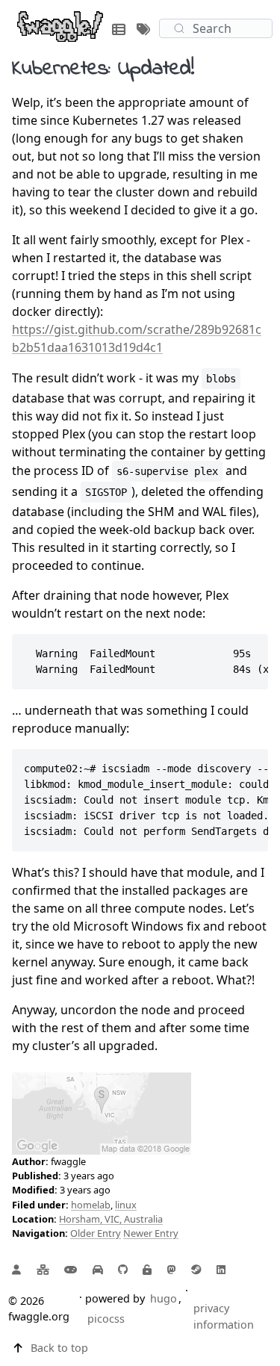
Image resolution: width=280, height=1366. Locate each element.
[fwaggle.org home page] (60, 25)
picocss (106, 1318)
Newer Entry (150, 1233)
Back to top (59, 1348)
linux (126, 1204)
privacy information (223, 1316)
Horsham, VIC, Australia (111, 1219)
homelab (91, 1204)
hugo (163, 1298)
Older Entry (95, 1233)
